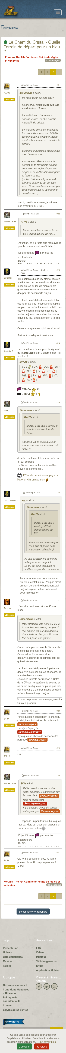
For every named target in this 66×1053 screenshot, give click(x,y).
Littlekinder (11, 500)
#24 (58, 343)
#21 (58, 84)
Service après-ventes (15, 1009)
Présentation (10, 948)
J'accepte (24, 1046)
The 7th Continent (26, 57)
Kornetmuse (25, 93)
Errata (39, 965)
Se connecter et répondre (33, 911)
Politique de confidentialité (11, 999)
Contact (7, 1005)
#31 (58, 852)
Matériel (7, 961)
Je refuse (42, 1046)
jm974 (7, 756)
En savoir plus (48, 1041)
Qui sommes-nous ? (15, 985)
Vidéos (40, 952)
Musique (41, 956)
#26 (58, 492)
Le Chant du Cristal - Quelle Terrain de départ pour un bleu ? (32, 46)
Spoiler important (29, 732)
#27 (58, 600)
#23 (58, 270)
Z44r (6, 719)
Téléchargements (46, 961)
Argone (7, 608)
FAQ (38, 948)
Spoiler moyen (27, 724)
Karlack (8, 351)
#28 (58, 710)
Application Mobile (47, 970)
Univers (7, 952)
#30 (58, 775)
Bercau (7, 278)
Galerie (7, 965)
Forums (9, 57)
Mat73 (7, 93)
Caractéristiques (13, 956)
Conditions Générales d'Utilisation (16, 991)
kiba (6, 410)
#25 (58, 402)
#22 (58, 213)
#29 (58, 748)
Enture (23, 362)
